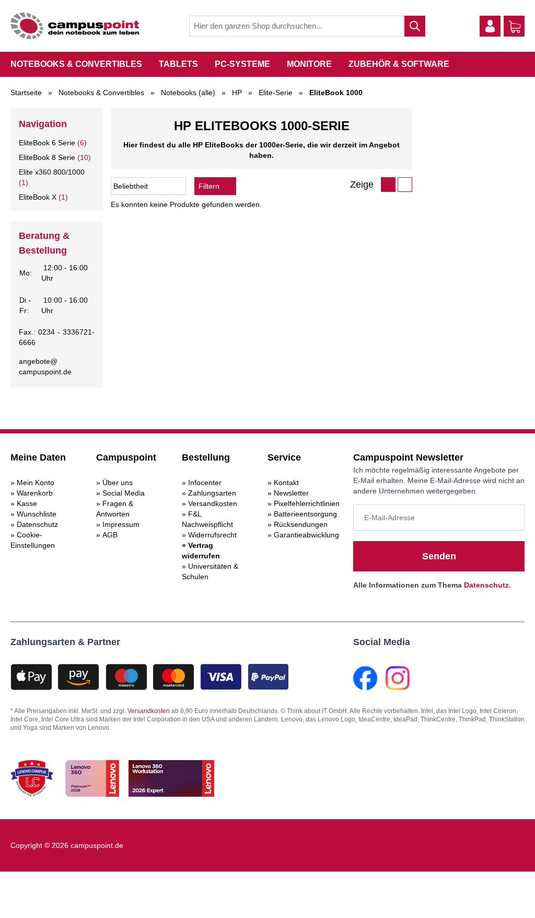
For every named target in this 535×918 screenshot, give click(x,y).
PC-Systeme (242, 64)
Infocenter (205, 482)
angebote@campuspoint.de (45, 366)
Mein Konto (35, 482)
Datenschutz (37, 524)
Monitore (309, 64)
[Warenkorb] (514, 26)
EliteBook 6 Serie (47, 143)
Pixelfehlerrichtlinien (307, 503)
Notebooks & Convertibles (76, 64)
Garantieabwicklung (306, 535)
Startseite (26, 92)
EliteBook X (37, 197)
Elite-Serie (276, 92)
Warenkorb (35, 493)
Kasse (27, 503)
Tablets (178, 64)
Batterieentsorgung (305, 514)
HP (237, 92)
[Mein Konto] (490, 26)
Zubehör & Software (398, 64)
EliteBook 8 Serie (47, 157)
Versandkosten (212, 503)
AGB (110, 535)
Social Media (123, 493)
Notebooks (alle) (188, 92)
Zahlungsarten (212, 493)
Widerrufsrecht (212, 535)
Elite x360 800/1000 (52, 172)
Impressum (120, 524)
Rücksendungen (301, 524)
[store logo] (74, 26)
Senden (439, 556)
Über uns (117, 482)
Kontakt (286, 482)
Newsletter (291, 493)
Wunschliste (36, 514)
